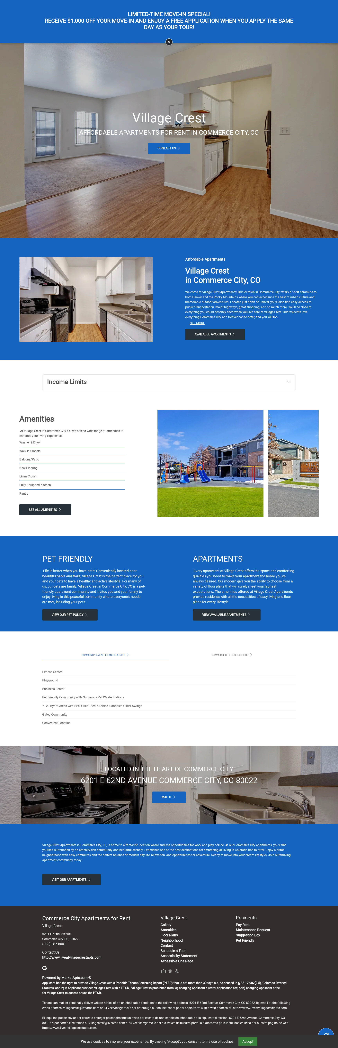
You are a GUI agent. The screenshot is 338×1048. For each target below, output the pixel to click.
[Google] (44, 968)
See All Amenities (43, 510)
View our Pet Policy (68, 615)
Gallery (166, 925)
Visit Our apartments (69, 879)
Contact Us (167, 148)
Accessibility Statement (179, 956)
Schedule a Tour (173, 951)
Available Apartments (213, 334)
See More (197, 323)
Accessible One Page (177, 961)
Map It (167, 797)
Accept (247, 1042)
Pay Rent (243, 925)
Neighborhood (172, 940)
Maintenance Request (253, 930)
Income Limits (67, 382)
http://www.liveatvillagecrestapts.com (72, 957)
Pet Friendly (245, 940)
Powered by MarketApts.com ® (66, 978)
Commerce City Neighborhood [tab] (230, 655)
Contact (167, 945)
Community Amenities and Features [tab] (104, 655)
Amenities (168, 930)
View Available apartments (224, 615)
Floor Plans (169, 935)
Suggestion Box (248, 935)
